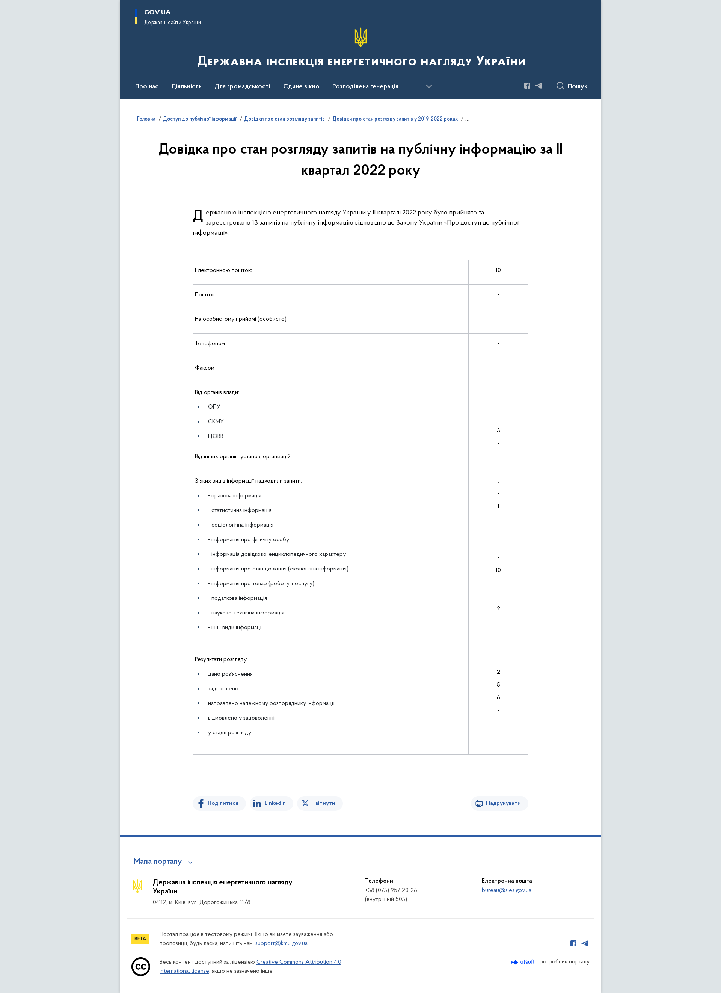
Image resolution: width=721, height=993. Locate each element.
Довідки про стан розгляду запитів (284, 119)
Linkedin (275, 803)
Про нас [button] (146, 86)
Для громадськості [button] (242, 86)
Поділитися (223, 803)
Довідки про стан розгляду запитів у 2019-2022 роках (395, 119)
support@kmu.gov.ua (281, 943)
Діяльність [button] (186, 86)
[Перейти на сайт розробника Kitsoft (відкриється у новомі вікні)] (523, 962)
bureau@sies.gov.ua (506, 890)
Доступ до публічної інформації (200, 119)
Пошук (578, 86)
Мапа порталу (158, 862)
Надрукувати (503, 803)
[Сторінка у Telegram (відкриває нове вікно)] (538, 85)
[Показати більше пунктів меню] (428, 86)
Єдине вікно (301, 86)
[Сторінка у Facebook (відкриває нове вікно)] (527, 85)
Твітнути (323, 803)
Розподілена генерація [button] (365, 86)
